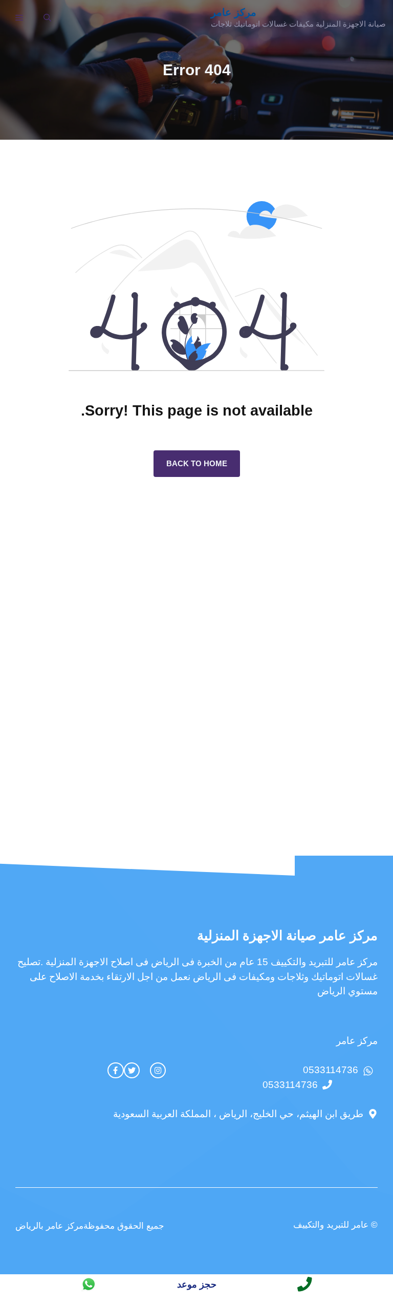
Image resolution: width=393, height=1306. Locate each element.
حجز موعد (196, 1284)
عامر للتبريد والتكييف (330, 1225)
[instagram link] (158, 1070)
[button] (47, 18)
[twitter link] (132, 1070)
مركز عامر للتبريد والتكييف (324, 961)
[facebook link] (115, 1070)
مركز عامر (233, 12)
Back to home (196, 463)
